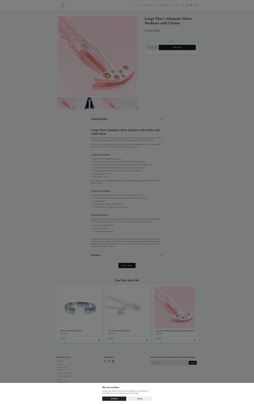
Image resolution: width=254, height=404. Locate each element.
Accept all (114, 398)
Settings (140, 398)
